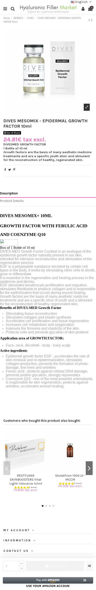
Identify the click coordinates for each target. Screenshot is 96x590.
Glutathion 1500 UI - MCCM (70, 477)
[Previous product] (89, 20)
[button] (48, 582)
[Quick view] (28, 470)
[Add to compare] (89, 566)
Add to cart (58, 566)
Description (9, 193)
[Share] (5, 169)
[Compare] (23, 470)
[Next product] (92, 20)
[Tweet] (9, 169)
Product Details (12, 201)
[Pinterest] (14, 169)
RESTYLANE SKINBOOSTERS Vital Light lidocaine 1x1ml (25, 479)
